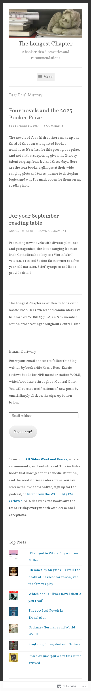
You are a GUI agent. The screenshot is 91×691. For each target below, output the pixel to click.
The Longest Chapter (46, 44)
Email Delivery (22, 351)
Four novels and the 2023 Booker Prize (40, 114)
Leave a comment (52, 231)
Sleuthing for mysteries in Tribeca (54, 644)
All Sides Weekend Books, (47, 459)
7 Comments (54, 126)
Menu (48, 77)
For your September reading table (34, 219)
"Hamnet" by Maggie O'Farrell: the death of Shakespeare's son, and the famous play (54, 577)
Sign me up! (23, 431)
